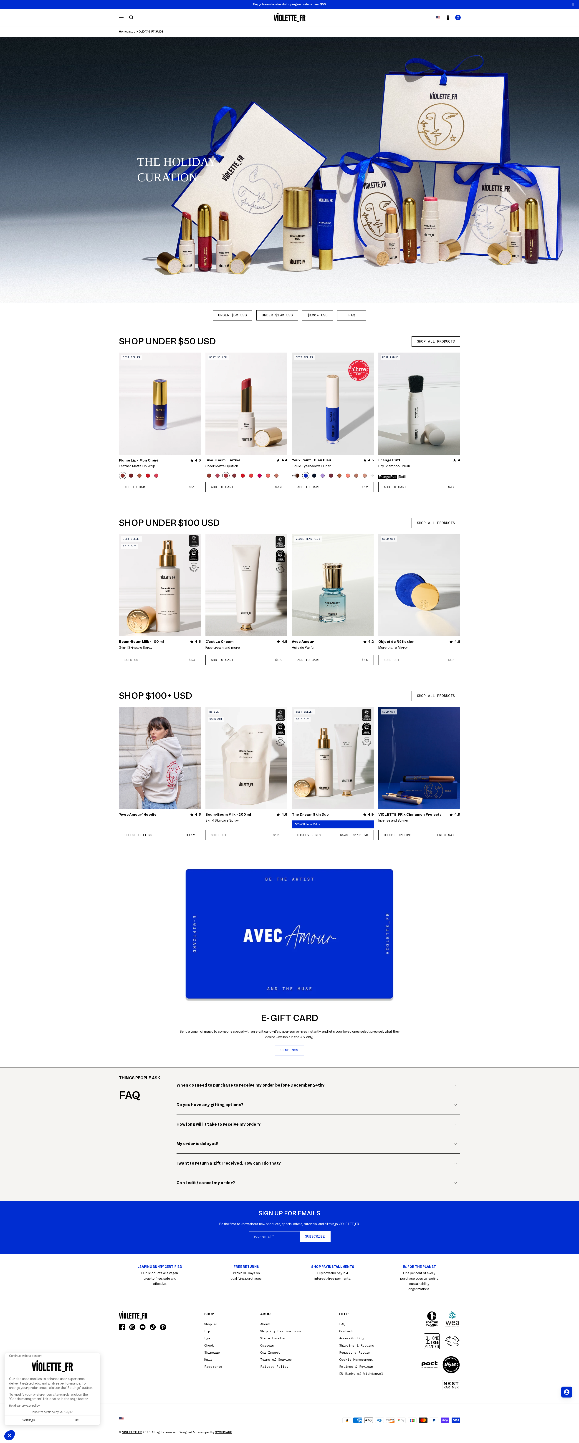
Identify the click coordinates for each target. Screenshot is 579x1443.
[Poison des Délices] (331, 475)
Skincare (212, 1352)
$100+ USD (318, 315)
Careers (267, 1345)
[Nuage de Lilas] (322, 475)
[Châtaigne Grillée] (139, 475)
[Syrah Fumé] (131, 475)
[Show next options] (371, 475)
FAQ (351, 315)
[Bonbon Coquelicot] (251, 475)
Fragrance (213, 1366)
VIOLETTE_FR (132, 1432)
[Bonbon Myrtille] (234, 475)
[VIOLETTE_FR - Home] (289, 17)
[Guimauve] (268, 475)
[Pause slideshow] (573, 4)
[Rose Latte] (217, 475)
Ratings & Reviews (356, 1366)
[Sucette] (259, 475)
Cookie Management (356, 1359)
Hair (208, 1359)
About (265, 1324)
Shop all (212, 1324)
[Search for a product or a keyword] (131, 18)
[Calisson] (276, 475)
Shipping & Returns (356, 1345)
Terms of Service (276, 1359)
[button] (458, 18)
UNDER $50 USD (232, 315)
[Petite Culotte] (364, 475)
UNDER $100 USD (277, 315)
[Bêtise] (226, 475)
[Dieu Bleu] (305, 475)
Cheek (209, 1345)
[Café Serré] (297, 475)
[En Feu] (148, 475)
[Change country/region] (438, 18)
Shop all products (436, 341)
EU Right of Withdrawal (361, 1373)
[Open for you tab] (566, 1392)
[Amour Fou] (242, 475)
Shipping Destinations (280, 1331)
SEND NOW (289, 1050)
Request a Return (354, 1352)
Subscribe (315, 1236)
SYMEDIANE (223, 1432)
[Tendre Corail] (347, 475)
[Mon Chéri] (122, 475)
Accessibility (351, 1338)
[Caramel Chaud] (339, 475)
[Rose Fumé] (156, 475)
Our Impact (270, 1352)
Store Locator (273, 1338)
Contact (346, 1331)
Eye (207, 1338)
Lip (207, 1331)
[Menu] (121, 18)
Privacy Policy (274, 1366)
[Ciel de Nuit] (314, 475)
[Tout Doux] (356, 475)
